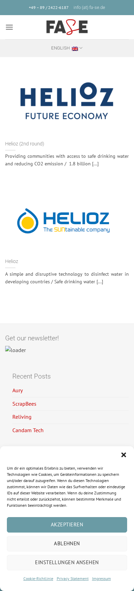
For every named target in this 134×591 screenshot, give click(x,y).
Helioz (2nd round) (24, 143)
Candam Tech (28, 430)
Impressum (101, 578)
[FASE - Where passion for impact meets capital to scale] (67, 27)
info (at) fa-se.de (89, 7)
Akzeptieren (67, 524)
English (60, 48)
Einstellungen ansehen (67, 562)
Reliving (22, 416)
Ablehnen (67, 543)
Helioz (11, 261)
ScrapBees (24, 403)
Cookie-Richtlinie (38, 578)
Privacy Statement (73, 578)
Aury (17, 390)
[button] (123, 454)
